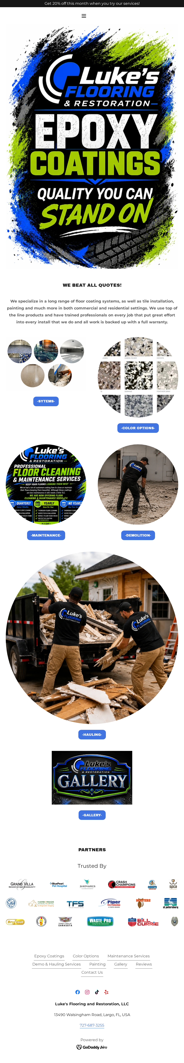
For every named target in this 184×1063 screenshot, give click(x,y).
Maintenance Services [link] (129, 956)
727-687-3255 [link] (92, 1025)
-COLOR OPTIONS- (138, 428)
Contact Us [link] (92, 972)
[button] (92, 16)
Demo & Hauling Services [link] (56, 964)
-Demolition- (138, 535)
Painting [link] (97, 964)
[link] (77, 992)
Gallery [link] (120, 964)
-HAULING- (92, 735)
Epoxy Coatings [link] (49, 956)
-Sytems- (46, 401)
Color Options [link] (86, 956)
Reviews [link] (144, 964)
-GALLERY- (92, 815)
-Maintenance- (46, 535)
